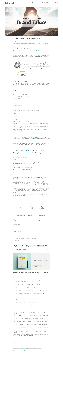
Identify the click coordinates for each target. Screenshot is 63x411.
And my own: (15, 119)
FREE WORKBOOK (22, 249)
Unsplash (25, 344)
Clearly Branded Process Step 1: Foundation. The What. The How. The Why (26, 50)
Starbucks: (15, 107)
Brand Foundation (29, 41)
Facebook (18, 350)
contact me (17, 337)
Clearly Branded (43, 41)
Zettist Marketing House (18, 295)
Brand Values (39, 41)
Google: (14, 90)
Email (25, 350)
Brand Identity (34, 41)
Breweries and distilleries (22, 137)
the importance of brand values (31, 150)
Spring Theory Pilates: (17, 277)
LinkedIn (22, 350)
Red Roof (34, 138)
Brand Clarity (23, 41)
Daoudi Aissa (20, 344)
